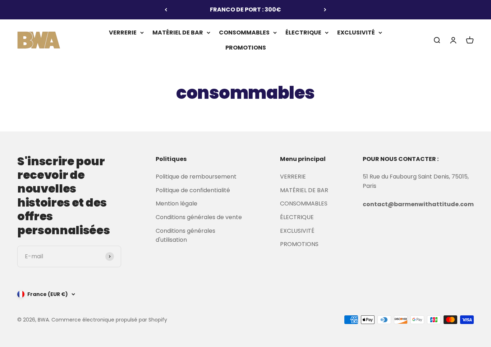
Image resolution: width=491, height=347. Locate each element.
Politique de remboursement (196, 176)
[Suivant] (325, 9)
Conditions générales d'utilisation (185, 235)
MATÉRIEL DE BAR (177, 32)
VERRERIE (123, 32)
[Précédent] (166, 9)
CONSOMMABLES (244, 32)
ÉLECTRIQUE (303, 32)
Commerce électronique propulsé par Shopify (109, 319)
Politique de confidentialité (193, 190)
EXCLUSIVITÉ (356, 32)
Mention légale (176, 203)
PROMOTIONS (245, 47)
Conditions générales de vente (199, 217)
